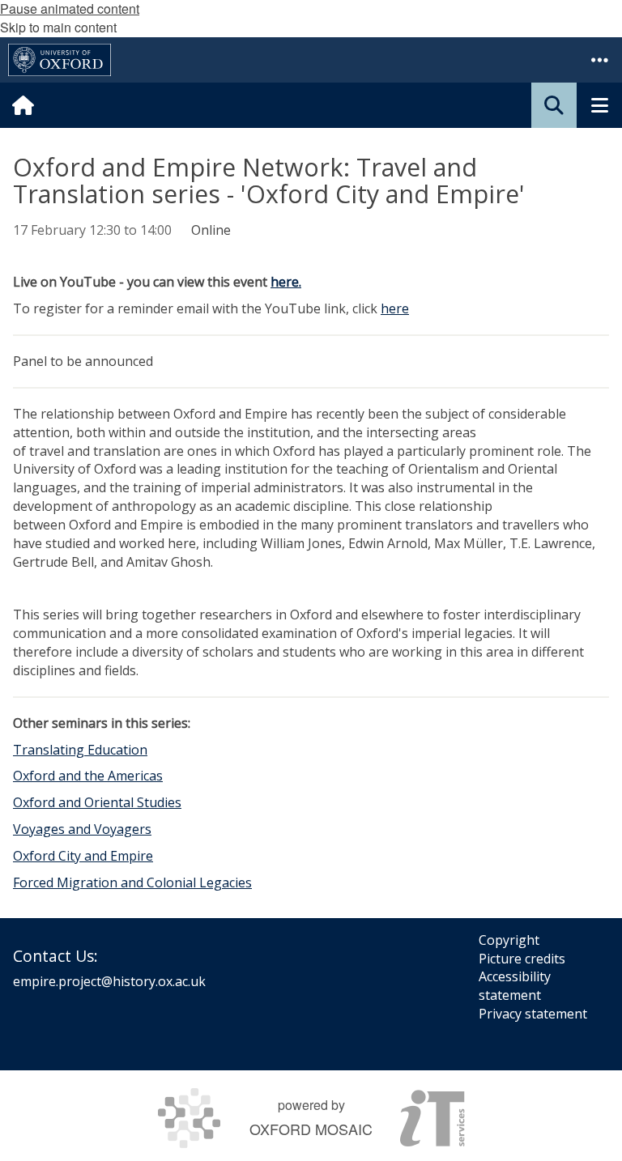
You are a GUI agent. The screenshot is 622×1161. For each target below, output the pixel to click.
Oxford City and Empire (83, 856)
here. (286, 282)
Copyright (509, 940)
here (395, 308)
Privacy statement (533, 1014)
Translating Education (80, 750)
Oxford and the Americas (88, 776)
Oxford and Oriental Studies (97, 802)
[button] (599, 60)
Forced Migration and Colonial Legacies (132, 882)
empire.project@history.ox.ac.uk (109, 981)
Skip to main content (58, 27)
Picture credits (522, 959)
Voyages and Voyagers (82, 829)
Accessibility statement (515, 986)
